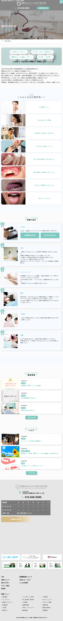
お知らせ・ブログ (25, 580)
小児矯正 (45, 597)
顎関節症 (45, 610)
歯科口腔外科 (46, 607)
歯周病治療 (26, 605)
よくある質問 (23, 583)
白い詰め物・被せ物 (28, 599)
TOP (2, 41)
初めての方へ (5, 583)
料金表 (3, 588)
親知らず (4, 610)
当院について (5, 580)
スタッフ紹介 (5, 585)
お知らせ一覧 (31, 417)
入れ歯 (4, 607)
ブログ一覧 (31, 473)
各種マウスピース (7, 602)
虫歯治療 (4, 605)
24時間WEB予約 (43, 8)
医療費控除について (25, 577)
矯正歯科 (4, 597)
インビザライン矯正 (28, 597)
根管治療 (45, 605)
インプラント (6, 599)
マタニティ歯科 (47, 602)
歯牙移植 (25, 610)
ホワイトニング (47, 599)
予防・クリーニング (28, 607)
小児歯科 (25, 602)
